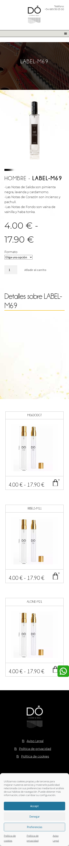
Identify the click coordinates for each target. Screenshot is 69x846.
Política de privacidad (35, 749)
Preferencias (34, 827)
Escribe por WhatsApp (63, 671)
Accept (34, 806)
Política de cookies (35, 756)
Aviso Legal (35, 741)
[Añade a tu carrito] (56, 482)
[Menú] (64, 33)
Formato (10, 252)
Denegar (34, 816)
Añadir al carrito (35, 270)
